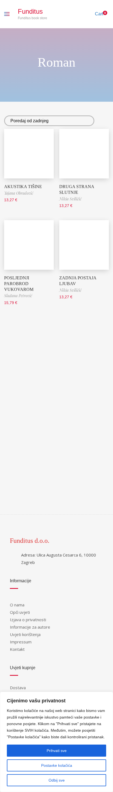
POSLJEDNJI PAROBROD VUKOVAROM (18, 284)
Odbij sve (57, 780)
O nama (17, 605)
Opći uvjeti (20, 612)
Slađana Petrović (18, 295)
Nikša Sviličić (70, 198)
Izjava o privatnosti (28, 619)
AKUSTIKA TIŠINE (23, 186)
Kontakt (17, 649)
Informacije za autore (30, 627)
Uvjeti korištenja (25, 634)
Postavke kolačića (56, 765)
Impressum (21, 642)
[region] (56, 742)
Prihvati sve (57, 750)
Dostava (18, 687)
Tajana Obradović (18, 193)
